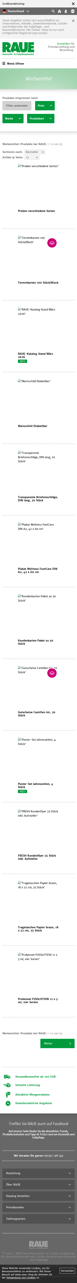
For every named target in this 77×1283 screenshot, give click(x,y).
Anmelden (63, 43)
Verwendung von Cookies (21, 1277)
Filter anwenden (17, 105)
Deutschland (16, 11)
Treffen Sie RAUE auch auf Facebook (38, 1123)
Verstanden (67, 1270)
